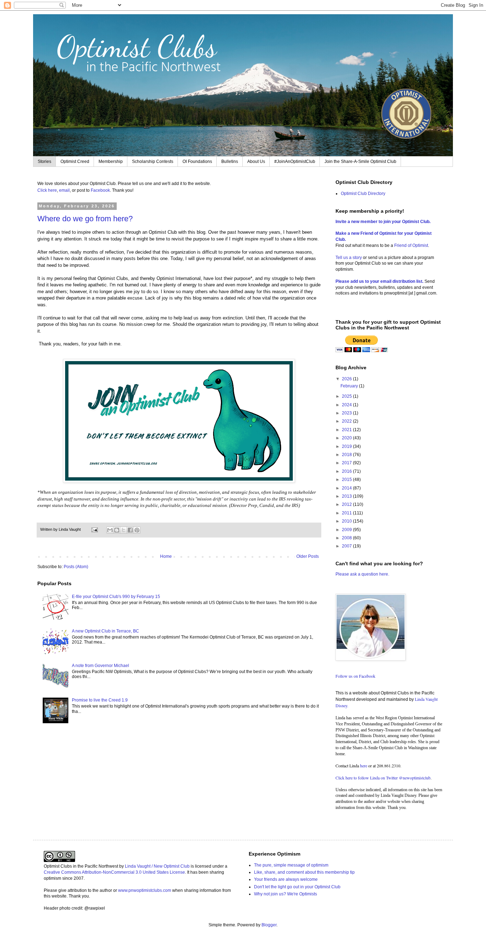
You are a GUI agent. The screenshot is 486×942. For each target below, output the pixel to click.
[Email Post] (94, 529)
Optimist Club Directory (363, 193)
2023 (347, 413)
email (64, 190)
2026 (347, 378)
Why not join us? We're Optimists (285, 893)
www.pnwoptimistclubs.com (144, 890)
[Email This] (109, 530)
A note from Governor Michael (100, 665)
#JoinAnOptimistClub (294, 161)
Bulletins (229, 161)
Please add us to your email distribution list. (379, 281)
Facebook (100, 190)
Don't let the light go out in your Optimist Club (297, 886)
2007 (347, 546)
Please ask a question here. (362, 574)
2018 (347, 454)
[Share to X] (123, 530)
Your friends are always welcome (286, 879)
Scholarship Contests (152, 161)
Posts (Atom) (76, 566)
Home (166, 556)
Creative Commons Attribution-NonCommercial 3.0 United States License (114, 872)
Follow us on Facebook (355, 676)
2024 (347, 404)
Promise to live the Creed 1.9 (100, 700)
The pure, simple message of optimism (291, 865)
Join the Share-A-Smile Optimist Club (360, 161)
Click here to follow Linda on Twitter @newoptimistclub (383, 777)
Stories (44, 161)
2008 (347, 537)
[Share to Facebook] (130, 530)
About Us (256, 161)
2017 (347, 462)
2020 (347, 437)
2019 (347, 446)
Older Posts (307, 556)
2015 (347, 479)
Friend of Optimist (411, 245)
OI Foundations (197, 161)
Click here (47, 190)
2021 (347, 429)
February (349, 385)
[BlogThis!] (116, 530)
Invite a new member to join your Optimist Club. (383, 221)
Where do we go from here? (85, 218)
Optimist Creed (74, 161)
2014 (347, 488)
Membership (111, 161)
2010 (347, 521)
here (363, 765)
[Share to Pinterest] (137, 530)
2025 (347, 396)
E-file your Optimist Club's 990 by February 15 (116, 596)
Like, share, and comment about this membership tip (304, 872)
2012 (347, 504)
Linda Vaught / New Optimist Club (157, 866)
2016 (347, 471)
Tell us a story (349, 257)
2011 (347, 512)
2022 (347, 421)
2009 (347, 529)
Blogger (269, 924)
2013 (347, 496)
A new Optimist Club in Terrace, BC (105, 631)
